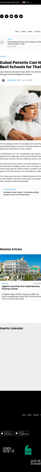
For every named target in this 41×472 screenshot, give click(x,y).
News (30, 31)
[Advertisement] (20, 223)
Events (23, 31)
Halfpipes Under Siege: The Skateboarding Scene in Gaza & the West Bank (20, 193)
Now (17, 31)
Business (5, 283)
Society (37, 31)
